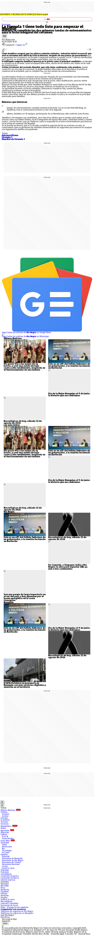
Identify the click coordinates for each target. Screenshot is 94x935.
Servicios (5, 824)
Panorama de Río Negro (12, 860)
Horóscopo (7, 846)
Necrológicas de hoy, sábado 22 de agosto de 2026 (23, 422)
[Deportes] (47, 22)
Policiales (5, 870)
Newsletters (9, 826)
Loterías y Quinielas (9, 903)
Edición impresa (8, 880)
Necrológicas (6, 901)
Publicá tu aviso (8, 899)
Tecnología (7, 850)
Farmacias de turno (9, 905)
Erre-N (5, 836)
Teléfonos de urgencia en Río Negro (17, 911)
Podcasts (5, 872)
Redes (3, 828)
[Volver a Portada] (47, 19)
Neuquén (5, 884)
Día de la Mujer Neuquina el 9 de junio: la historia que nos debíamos (69, 394)
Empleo (4, 897)
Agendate (7, 830)
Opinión (4, 854)
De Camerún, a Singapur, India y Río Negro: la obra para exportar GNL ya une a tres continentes (67, 567)
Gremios (5, 814)
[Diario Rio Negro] (3, 926)
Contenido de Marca (10, 878)
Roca (3, 888)
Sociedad (5, 843)
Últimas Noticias (10, 810)
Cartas (5, 866)
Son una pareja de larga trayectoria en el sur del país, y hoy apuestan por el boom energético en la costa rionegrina (25, 597)
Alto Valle (5, 886)
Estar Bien (7, 841)
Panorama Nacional (10, 864)
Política (4, 812)
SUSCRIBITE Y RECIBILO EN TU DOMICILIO (24, 14)
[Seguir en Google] (3, 51)
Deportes (6, 24)
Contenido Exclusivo (10, 876)
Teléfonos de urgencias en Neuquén (17, 913)
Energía (4, 818)
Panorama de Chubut (11, 862)
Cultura (4, 834)
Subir (5, 923)
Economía (5, 820)
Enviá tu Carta (8, 868)
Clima (4, 844)
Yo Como (5, 852)
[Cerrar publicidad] (2, 802)
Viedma (4, 893)
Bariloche (5, 890)
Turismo (4, 822)
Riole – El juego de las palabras (14, 907)
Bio (3, 848)
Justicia (5, 816)
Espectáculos (8, 838)
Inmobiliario (6, 874)
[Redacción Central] (4, 34)
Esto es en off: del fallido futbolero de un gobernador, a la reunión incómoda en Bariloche (69, 366)
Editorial (5, 856)
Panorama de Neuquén (12, 858)
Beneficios (5, 917)
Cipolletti (5, 891)
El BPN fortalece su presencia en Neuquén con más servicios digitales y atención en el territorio (25, 685)
